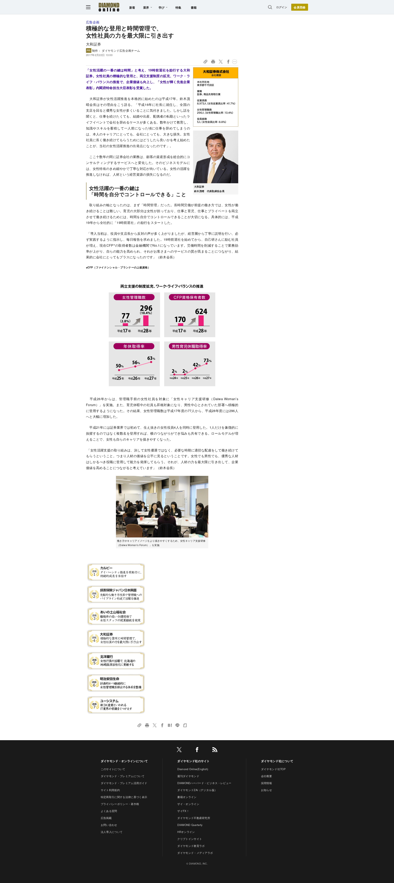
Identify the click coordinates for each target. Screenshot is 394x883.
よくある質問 (109, 811)
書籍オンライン (186, 797)
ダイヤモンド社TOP (273, 769)
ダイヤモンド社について (277, 761)
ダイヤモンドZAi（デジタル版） (197, 790)
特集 (178, 7)
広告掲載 (106, 818)
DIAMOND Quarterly (190, 825)
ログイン (281, 7)
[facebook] (197, 750)
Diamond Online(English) (192, 769)
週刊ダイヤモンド (188, 776)
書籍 (194, 7)
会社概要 (266, 776)
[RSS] (214, 750)
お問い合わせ (109, 825)
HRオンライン (186, 832)
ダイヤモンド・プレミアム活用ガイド (124, 783)
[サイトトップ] (109, 7)
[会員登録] (299, 7)
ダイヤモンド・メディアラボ (195, 853)
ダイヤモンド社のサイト (193, 761)
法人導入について (112, 832)
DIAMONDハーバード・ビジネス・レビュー (204, 783)
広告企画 (92, 22)
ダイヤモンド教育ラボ (191, 846)
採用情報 (266, 783)
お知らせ (266, 790)
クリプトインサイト (189, 839)
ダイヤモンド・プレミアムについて (122, 776)
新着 (132, 7)
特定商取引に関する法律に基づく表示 (124, 797)
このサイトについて (113, 769)
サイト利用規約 (110, 790)
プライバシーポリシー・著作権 (120, 804)
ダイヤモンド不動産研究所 (193, 818)
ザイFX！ (183, 811)
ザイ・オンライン (188, 804)
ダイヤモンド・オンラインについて (124, 761)
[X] (179, 750)
